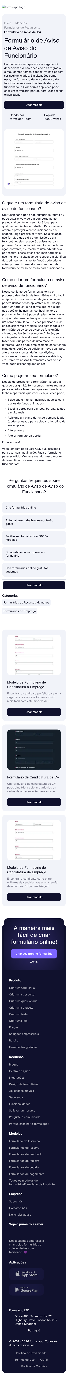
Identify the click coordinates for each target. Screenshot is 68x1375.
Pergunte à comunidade (24, 1117)
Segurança (16, 1097)
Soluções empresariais (24, 1034)
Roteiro (13, 1040)
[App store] (28, 1274)
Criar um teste (18, 1014)
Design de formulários (23, 1084)
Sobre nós (15, 1201)
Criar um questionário (23, 1001)
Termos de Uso (25, 1359)
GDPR (44, 1359)
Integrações (16, 1077)
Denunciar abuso (20, 1214)
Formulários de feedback (25, 1154)
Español (36, 1301)
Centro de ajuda (19, 1071)
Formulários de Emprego (19, 611)
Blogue (13, 1064)
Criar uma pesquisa (22, 994)
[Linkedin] (12, 1232)
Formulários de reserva (24, 1147)
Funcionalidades (19, 1104)
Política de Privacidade (31, 1353)
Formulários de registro (24, 1160)
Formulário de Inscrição (24, 1141)
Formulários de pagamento (26, 1174)
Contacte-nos (18, 1208)
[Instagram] (19, 1232)
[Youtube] (35, 1232)
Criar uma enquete (21, 1007)
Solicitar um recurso (22, 1110)
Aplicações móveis (21, 1090)
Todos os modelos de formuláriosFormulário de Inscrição (32, 1182)
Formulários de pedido (24, 1167)
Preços (13, 1027)
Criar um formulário (22, 988)
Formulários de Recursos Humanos (26, 602)
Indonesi (36, 1308)
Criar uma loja (18, 1020)
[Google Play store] (28, 1290)
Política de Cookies (34, 1366)
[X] (27, 1232)
